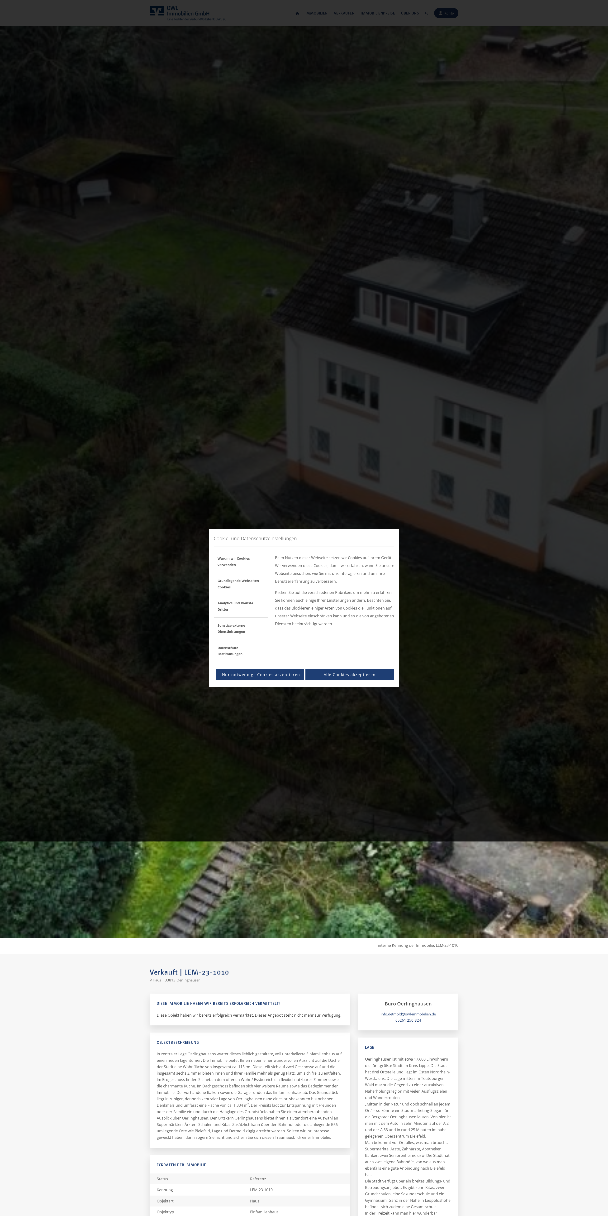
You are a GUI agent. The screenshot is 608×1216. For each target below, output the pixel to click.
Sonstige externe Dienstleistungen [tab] (231, 628)
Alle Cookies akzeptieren (350, 674)
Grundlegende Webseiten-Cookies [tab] (239, 583)
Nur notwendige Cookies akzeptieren (261, 674)
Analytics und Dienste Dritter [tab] (235, 606)
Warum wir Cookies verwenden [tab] (234, 561)
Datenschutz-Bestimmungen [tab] (230, 650)
